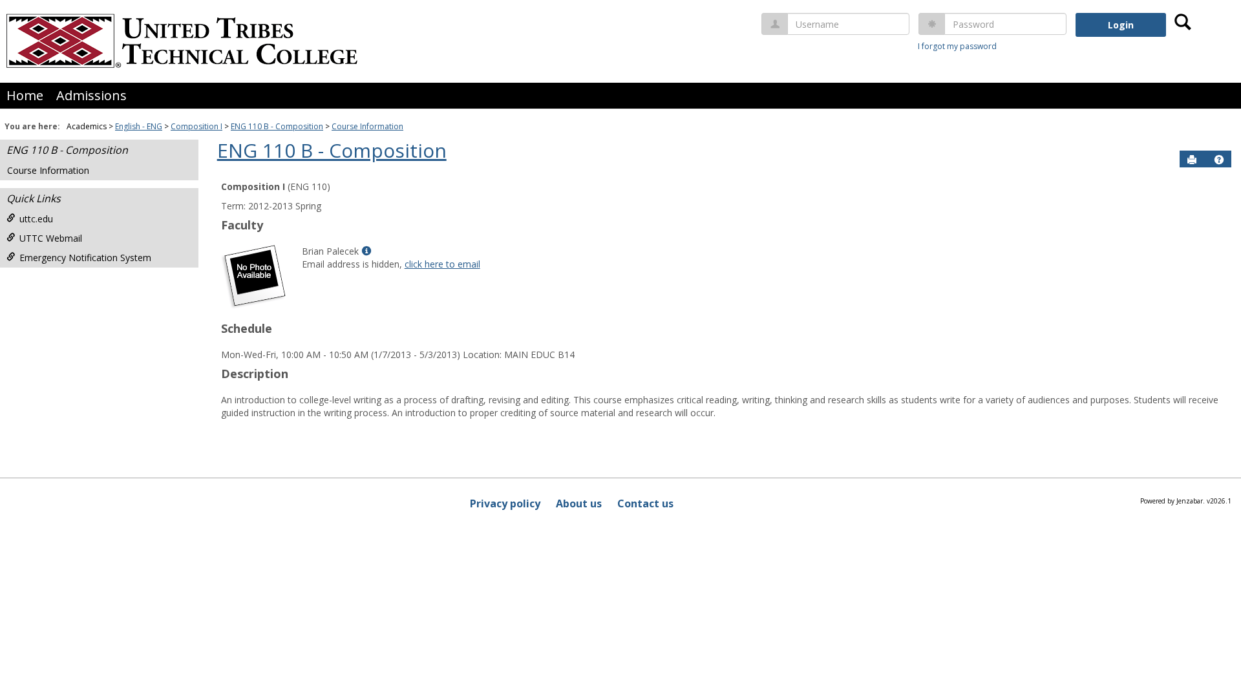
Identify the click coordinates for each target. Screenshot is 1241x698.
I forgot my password (957, 46)
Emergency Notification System (85, 257)
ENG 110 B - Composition (277, 126)
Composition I (196, 126)
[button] (1219, 159)
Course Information (367, 126)
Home (24, 95)
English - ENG (138, 126)
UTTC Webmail (50, 238)
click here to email (442, 264)
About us (579, 503)
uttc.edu (36, 219)
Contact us (645, 503)
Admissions (91, 95)
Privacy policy (505, 503)
